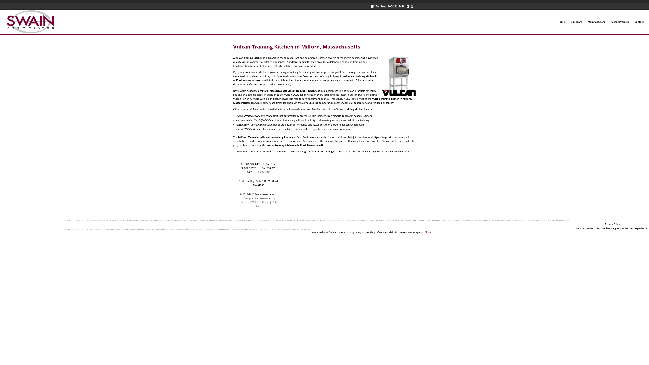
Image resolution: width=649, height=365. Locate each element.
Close (428, 232)
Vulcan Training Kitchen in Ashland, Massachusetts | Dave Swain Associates (347, 220)
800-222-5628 (396, 6)
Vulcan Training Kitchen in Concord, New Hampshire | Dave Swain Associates (284, 220)
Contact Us (264, 172)
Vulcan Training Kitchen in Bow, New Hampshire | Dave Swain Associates (222, 220)
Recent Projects (620, 22)
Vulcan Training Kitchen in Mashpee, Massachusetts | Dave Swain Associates (160, 220)
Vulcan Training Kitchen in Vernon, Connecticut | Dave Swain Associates (540, 220)
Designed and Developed (258, 198)
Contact (639, 22)
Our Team (576, 22)
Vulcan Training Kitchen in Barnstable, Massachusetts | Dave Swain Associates (479, 220)
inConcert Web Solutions (254, 202)
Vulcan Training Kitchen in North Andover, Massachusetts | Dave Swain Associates (412, 220)
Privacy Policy (612, 224)
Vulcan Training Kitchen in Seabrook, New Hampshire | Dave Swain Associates (97, 220)
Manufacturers (596, 22)
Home (561, 22)
